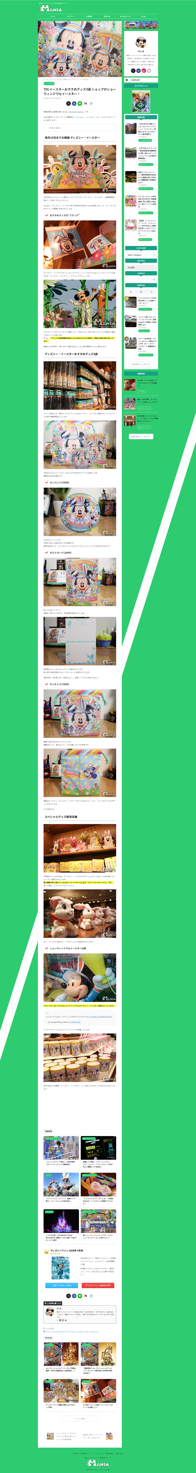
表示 (58, 128)
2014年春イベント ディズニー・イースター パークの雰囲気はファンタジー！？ (147, 418)
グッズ (48, 1331)
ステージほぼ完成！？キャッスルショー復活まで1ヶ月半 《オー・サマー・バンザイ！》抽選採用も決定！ (147, 344)
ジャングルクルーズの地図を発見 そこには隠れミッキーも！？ (147, 300)
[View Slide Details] (141, 111)
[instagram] (63, 1320)
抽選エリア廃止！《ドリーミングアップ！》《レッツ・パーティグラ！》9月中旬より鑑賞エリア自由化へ (98, 1164)
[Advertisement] (61, 1109)
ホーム (52, 16)
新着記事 (83, 1453)
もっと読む (81, 1418)
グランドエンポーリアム (59, 1331)
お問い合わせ (119, 1453)
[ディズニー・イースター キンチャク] (80, 713)
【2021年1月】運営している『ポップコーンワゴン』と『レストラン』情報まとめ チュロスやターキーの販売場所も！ (147, 129)
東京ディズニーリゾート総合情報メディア (98, 1458)
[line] (80, 103)
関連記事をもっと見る (139, 436)
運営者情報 (109, 1453)
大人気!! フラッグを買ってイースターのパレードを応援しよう (147, 382)
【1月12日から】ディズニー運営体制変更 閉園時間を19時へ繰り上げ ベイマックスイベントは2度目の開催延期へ (147, 153)
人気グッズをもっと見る (61, 1285)
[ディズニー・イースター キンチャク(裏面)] (80, 773)
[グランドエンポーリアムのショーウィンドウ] (80, 977)
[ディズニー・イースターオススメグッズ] (80, 444)
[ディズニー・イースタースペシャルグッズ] (80, 385)
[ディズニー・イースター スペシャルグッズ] (80, 1057)
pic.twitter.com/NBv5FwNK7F (100, 1017)
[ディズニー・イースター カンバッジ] (80, 512)
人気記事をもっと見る (139, 364)
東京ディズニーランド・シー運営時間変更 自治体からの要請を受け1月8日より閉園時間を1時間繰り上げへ (147, 177)
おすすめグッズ (125, 16)
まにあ (143, 16)
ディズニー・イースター (85, 117)
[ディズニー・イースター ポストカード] (80, 582)
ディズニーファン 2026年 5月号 (98, 1285)
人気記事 (89, 16)
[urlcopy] (91, 103)
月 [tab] (151, 292)
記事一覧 (107, 16)
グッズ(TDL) (50, 1328)
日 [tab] (130, 292)
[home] (66, 1320)
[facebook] (74, 103)
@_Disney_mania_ (76, 112)
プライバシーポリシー (96, 1453)
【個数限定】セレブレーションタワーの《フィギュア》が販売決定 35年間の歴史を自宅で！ (97, 1370)
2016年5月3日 (75, 1022)
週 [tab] (141, 292)
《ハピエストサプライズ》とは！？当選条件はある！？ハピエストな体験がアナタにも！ (98, 1201)
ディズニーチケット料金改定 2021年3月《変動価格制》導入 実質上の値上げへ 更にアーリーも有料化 (147, 201)
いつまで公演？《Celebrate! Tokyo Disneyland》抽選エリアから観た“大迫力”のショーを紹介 (61, 1237)
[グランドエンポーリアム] (80, 848)
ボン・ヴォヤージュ (92, 1331)
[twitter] (68, 103)
